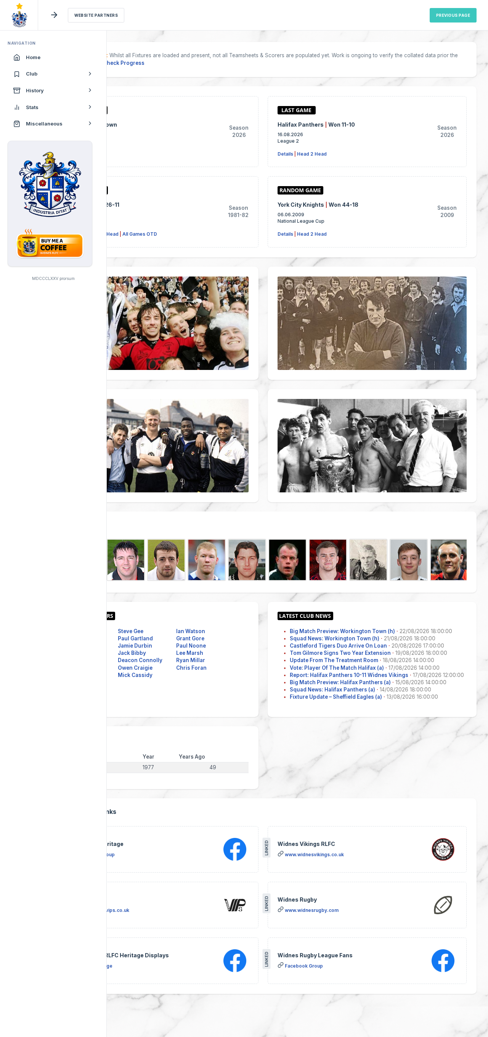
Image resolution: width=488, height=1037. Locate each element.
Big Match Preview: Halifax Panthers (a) (340, 682)
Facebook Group (304, 966)
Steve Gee (130, 631)
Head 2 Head (312, 154)
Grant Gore (190, 638)
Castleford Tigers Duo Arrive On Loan (338, 646)
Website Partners (96, 15)
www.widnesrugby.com (312, 910)
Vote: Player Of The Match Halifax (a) (337, 668)
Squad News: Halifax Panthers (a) (332, 690)
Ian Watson (190, 631)
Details (285, 154)
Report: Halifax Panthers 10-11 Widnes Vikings (349, 675)
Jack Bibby (132, 653)
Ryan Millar (190, 660)
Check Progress (123, 63)
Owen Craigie (135, 668)
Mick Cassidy (135, 675)
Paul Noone (191, 646)
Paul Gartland (135, 638)
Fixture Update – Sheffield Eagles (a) (336, 697)
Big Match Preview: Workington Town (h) (342, 631)
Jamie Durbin (135, 646)
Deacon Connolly (140, 660)
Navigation (22, 43)
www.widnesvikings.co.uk (314, 854)
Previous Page (453, 15)
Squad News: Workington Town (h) (334, 638)
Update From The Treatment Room (334, 660)
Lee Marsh (189, 653)
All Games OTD (139, 234)
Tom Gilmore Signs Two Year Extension (340, 653)
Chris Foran (191, 668)
